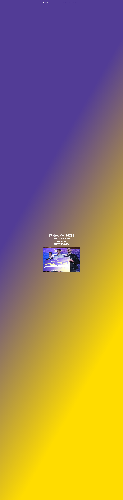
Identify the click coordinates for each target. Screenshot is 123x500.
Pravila (78, 2)
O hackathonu (65, 2)
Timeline (72, 2)
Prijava (75, 2)
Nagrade (69, 2)
